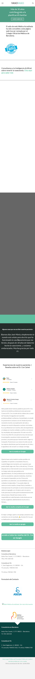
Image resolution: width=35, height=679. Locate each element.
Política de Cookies (27, 659)
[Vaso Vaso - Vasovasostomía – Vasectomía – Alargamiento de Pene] (17, 3)
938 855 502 (13, 647)
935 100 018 (8, 634)
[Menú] (2, 3)
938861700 (28, 647)
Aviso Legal (6, 659)
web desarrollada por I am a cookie (17, 661)
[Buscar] (33, 3)
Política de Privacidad (15, 659)
